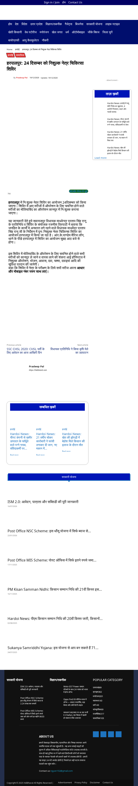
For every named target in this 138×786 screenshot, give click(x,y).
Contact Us (75, 2)
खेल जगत (57, 32)
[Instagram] (117, 2)
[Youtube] (128, 2)
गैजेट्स (68, 24)
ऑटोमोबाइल (78, 32)
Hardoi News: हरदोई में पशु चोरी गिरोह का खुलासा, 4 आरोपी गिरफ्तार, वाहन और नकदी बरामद (118, 107)
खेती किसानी (15, 32)
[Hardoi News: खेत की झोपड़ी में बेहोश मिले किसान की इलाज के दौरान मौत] (73, 423)
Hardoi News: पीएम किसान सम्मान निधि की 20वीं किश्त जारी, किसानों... (55, 618)
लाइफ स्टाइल (112, 24)
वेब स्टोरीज (31, 32)
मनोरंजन (44, 32)
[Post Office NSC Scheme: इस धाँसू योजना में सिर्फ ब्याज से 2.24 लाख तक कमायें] (69, 521)
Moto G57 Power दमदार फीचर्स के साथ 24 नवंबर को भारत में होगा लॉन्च (75, 689)
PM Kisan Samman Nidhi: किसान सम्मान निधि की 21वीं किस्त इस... (55, 589)
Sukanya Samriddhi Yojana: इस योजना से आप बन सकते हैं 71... (53, 647)
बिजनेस (79, 24)
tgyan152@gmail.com (62, 770)
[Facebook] (112, 2)
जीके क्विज (93, 32)
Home (9, 49)
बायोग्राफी (13, 40)
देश (17, 24)
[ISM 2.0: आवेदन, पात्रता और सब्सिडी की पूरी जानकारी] (69, 491)
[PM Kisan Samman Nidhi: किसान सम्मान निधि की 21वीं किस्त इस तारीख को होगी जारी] (69, 579)
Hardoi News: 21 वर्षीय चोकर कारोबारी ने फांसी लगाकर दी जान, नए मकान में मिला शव (117, 136)
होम (64, 2)
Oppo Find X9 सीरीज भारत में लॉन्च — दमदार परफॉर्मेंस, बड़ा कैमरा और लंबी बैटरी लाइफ (75, 702)
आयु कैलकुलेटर (30, 40)
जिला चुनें (107, 32)
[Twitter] (123, 2)
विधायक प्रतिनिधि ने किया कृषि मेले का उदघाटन (69, 351)
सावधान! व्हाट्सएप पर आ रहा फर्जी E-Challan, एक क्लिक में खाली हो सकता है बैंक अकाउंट (75, 715)
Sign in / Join (52, 2)
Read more (14, 455)
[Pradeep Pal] (10, 77)
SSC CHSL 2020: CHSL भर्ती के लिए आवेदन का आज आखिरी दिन (25, 351)
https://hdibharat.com (38, 370)
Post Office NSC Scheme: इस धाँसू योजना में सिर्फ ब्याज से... (49, 531)
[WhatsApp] (37, 335)
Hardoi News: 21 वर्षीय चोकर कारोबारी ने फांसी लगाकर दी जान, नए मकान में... (46, 441)
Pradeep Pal (21, 77)
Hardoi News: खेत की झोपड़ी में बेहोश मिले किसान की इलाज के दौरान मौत (73, 439)
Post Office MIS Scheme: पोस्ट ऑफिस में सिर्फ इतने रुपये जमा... (52, 560)
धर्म (67, 32)
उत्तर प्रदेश (36, 24)
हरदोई (17, 49)
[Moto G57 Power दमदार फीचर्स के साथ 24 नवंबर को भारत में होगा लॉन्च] (55, 689)
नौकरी (45, 40)
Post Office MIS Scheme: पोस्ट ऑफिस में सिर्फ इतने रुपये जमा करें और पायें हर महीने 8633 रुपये (32, 715)
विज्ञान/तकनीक (54, 24)
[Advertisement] (47, 301)
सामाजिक (20, 55)
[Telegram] (53, 335)
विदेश (24, 24)
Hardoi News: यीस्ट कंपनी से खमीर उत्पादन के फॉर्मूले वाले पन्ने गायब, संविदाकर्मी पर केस (118, 122)
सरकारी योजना (94, 24)
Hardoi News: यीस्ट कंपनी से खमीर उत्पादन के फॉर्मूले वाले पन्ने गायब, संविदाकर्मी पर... (21, 441)
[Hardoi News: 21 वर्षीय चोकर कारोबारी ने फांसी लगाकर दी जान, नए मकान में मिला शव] (47, 423)
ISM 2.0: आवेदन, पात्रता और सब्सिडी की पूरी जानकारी (43, 501)
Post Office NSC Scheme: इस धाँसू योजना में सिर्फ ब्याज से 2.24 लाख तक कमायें (32, 701)
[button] (127, 24)
